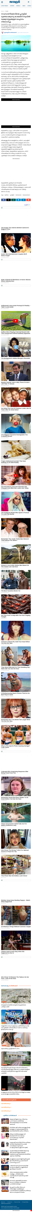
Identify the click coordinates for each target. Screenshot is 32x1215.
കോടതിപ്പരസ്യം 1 (6, 1103)
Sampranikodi (26, 195)
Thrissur (4, 1064)
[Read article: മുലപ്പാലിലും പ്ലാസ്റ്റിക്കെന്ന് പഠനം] (16, 1039)
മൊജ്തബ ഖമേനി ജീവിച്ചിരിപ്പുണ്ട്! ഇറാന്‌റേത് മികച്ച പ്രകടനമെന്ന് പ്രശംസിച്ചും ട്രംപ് (20, 1160)
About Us (3, 1202)
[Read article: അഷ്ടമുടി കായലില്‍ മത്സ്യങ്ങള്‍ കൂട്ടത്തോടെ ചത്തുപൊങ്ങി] (16, 996)
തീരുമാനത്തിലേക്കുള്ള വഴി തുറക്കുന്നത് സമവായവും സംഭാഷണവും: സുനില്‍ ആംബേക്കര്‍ (18, 1136)
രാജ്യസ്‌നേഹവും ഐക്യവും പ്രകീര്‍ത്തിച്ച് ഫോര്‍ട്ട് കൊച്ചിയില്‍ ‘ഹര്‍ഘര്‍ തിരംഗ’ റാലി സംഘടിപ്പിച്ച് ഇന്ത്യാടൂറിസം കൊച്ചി (15, 1027)
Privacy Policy (25, 1202)
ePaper (12, 6)
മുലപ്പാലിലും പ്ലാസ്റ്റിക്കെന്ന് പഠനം (10, 1048)
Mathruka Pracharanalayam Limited (9, 1206)
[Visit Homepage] (14, 1)
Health (4, 1045)
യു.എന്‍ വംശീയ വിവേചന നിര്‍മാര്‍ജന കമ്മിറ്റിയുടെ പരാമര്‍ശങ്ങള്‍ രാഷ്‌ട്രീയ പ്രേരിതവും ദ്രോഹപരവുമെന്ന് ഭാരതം (20, 1189)
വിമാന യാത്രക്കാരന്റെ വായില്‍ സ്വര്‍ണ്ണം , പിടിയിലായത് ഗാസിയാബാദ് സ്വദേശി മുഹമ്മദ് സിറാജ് (19, 1174)
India (24, 6)
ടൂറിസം (6, 195)
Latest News (4, 6)
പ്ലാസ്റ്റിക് (12, 195)
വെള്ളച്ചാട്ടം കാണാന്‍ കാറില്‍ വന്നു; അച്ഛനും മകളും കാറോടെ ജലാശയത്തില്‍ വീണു (15, 1093)
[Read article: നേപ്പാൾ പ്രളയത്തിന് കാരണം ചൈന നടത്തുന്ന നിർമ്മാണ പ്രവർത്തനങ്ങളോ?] (5, 1182)
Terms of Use (17, 1202)
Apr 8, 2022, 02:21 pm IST (23, 32)
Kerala (18, 6)
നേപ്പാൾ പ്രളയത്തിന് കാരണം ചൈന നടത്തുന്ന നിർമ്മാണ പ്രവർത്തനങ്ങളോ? (18, 1182)
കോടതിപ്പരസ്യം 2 (6, 1107)
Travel (6, 11)
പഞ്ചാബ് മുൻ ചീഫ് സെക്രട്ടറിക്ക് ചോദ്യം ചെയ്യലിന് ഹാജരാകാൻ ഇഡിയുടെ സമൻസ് (19, 1167)
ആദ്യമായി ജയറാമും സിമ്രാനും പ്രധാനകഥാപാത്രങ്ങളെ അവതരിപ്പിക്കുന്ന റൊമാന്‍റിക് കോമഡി (18, 1121)
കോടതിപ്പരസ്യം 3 (6, 1111)
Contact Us (9, 1202)
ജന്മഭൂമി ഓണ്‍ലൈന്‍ (10, 32)
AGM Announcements (6, 1203)
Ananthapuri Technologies (13, 1208)
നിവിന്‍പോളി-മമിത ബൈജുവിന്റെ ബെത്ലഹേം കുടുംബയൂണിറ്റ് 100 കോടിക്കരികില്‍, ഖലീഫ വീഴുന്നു (20, 1129)
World (29, 6)
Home (2, 11)
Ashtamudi (18, 195)
